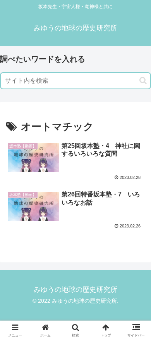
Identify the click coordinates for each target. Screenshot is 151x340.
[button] (143, 80)
